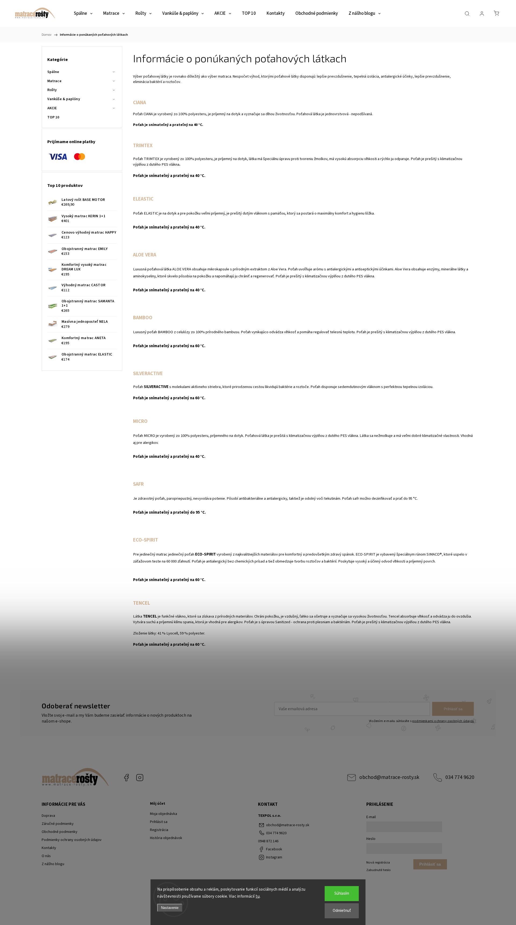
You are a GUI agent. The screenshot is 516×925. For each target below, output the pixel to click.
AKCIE (52, 108)
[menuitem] (83, 13)
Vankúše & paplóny (63, 99)
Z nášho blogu (53, 864)
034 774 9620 (459, 777)
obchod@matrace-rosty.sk (389, 777)
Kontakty (49, 848)
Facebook (126, 778)
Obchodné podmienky (59, 832)
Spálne (53, 72)
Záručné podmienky (58, 823)
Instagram (140, 778)
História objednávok (166, 838)
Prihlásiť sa (453, 709)
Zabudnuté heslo (378, 870)
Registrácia (159, 830)
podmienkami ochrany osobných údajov (443, 721)
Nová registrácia (378, 862)
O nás (46, 856)
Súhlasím (341, 893)
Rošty (52, 90)
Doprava (48, 815)
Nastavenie (169, 908)
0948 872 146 (268, 841)
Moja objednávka (163, 814)
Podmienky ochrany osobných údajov (72, 840)
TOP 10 (53, 117)
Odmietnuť (342, 910)
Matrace (54, 81)
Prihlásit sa (158, 822)
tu (258, 896)
